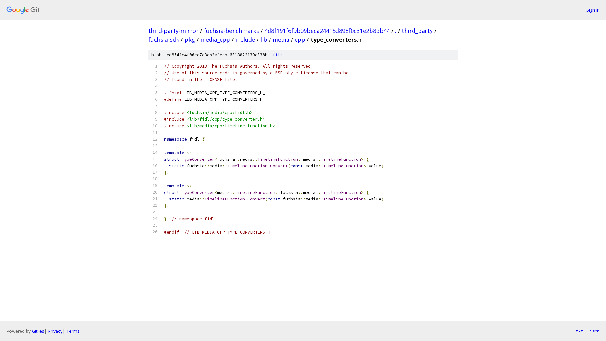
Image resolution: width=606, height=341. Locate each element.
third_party (417, 30)
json (595, 331)
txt (579, 331)
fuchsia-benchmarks (231, 30)
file (278, 54)
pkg (190, 39)
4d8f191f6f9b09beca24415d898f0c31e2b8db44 (327, 30)
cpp (300, 39)
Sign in (593, 10)
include (245, 39)
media (281, 39)
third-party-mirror (173, 30)
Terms (73, 331)
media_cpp (215, 39)
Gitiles (38, 331)
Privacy (55, 331)
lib (263, 39)
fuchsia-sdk (163, 39)
